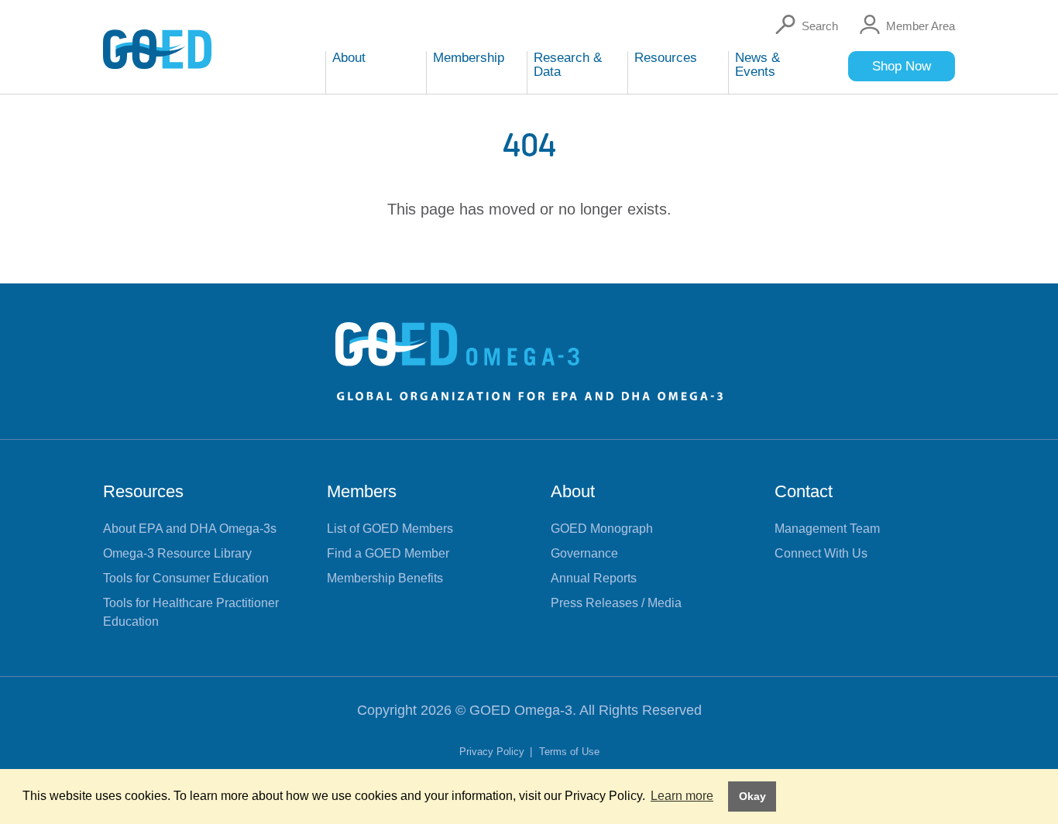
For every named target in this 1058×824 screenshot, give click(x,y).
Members (362, 491)
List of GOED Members (390, 528)
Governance (584, 553)
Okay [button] (752, 796)
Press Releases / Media (616, 602)
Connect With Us (821, 553)
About (573, 491)
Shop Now (901, 66)
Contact (804, 491)
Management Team (827, 528)
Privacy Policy (493, 751)
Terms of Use (569, 751)
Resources (143, 491)
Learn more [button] (682, 795)
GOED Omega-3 (520, 710)
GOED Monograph (602, 528)
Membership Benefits (385, 578)
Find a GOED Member (388, 553)
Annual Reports (594, 578)
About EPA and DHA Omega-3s (190, 528)
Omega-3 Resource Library (177, 553)
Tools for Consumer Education (186, 578)
